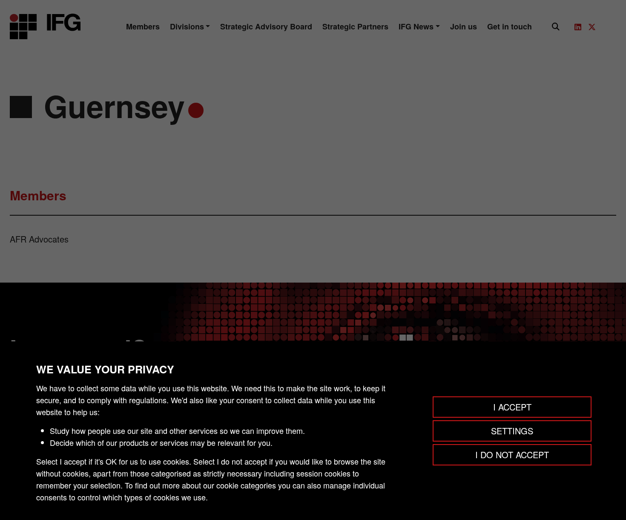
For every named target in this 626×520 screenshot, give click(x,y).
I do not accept (512, 454)
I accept (512, 407)
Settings (512, 431)
